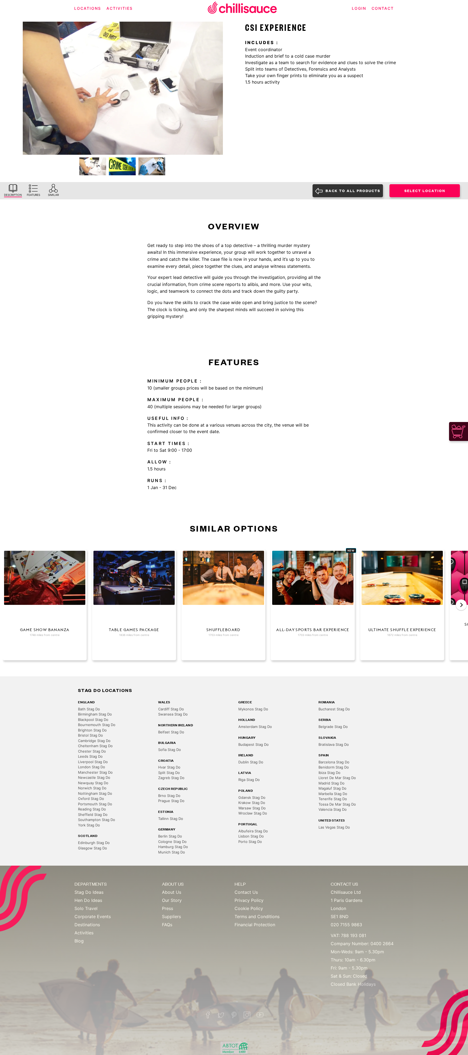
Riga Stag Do (249, 779)
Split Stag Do (169, 772)
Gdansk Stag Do (251, 797)
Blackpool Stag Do (93, 719)
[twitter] (220, 1015)
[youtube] (259, 1015)
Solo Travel (86, 908)
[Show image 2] (122, 166)
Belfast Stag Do (171, 732)
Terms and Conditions (257, 916)
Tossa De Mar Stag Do (337, 804)
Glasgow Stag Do (92, 848)
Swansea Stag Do (173, 714)
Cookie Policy (249, 908)
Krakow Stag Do (251, 802)
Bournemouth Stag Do (96, 725)
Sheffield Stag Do (93, 814)
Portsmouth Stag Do (95, 804)
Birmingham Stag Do (95, 714)
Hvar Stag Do (169, 767)
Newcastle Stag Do (94, 777)
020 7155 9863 (346, 924)
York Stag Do (89, 825)
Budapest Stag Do (253, 744)
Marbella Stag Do (332, 794)
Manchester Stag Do (95, 772)
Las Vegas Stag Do (334, 827)
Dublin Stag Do (250, 762)
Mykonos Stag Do (253, 709)
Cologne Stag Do (172, 841)
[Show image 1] (92, 166)
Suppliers (171, 916)
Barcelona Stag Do (333, 762)
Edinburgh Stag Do (94, 842)
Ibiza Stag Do (329, 772)
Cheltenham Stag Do (95, 746)
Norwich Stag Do (92, 788)
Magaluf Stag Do (332, 788)
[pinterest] (233, 1015)
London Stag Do (91, 767)
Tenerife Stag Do (332, 799)
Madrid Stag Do (331, 783)
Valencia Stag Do (332, 809)
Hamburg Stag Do (173, 847)
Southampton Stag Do (96, 819)
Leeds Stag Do (90, 756)
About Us (171, 892)
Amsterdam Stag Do (255, 726)
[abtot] (234, 1047)
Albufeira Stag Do (253, 831)
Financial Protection (255, 924)
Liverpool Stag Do (93, 762)
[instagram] (246, 1015)
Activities (83, 932)
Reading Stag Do (92, 809)
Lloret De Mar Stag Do (337, 778)
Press (167, 908)
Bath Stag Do (89, 709)
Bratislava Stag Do (333, 744)
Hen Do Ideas (88, 900)
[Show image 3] (151, 166)
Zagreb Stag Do (171, 778)
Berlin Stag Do (170, 836)
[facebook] (208, 1015)
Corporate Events (92, 916)
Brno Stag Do (169, 795)
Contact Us (246, 892)
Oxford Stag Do (91, 798)
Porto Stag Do (250, 841)
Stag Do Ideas (88, 892)
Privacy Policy (249, 900)
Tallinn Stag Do (170, 818)
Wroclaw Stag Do (252, 813)
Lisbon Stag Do (251, 836)
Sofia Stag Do (169, 749)
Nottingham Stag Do (95, 793)
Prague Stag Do (171, 801)
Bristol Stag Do (90, 735)
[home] (242, 8)
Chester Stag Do (92, 751)
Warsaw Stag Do (252, 808)
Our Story (172, 900)
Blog (79, 941)
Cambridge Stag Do (94, 740)
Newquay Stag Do (93, 783)
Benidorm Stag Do (333, 767)
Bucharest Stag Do (334, 709)
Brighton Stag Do (92, 730)
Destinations (87, 924)
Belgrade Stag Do (333, 726)
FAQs (167, 924)
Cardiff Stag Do (171, 709)
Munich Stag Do (171, 852)
